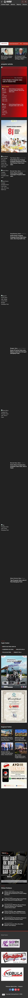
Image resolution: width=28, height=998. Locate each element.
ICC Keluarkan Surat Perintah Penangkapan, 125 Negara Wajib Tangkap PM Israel (21, 58)
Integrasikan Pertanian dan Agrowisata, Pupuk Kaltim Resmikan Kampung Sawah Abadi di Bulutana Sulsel (7, 739)
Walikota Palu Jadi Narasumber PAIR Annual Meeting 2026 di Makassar (20, 739)
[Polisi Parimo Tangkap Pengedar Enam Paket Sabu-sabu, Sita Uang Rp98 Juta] (5, 236)
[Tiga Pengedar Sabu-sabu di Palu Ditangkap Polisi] (5, 580)
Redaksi (20, 986)
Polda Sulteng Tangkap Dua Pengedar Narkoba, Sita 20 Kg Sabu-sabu (16, 90)
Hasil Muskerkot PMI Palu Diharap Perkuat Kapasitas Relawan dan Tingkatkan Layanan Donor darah (15, 906)
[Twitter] (13, 989)
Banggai (12, 348)
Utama (12, 77)
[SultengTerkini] (8, 1)
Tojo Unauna (13, 158)
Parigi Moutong (13, 233)
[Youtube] (18, 989)
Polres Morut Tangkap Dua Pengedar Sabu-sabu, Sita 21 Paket (18, 466)
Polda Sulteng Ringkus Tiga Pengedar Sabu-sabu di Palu (16, 105)
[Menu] (2, 1)
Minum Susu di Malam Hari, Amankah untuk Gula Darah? (6, 57)
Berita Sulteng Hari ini (9, 646)
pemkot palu (17, 652)
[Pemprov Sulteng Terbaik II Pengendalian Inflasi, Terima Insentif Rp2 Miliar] (7, 746)
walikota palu (20, 649)
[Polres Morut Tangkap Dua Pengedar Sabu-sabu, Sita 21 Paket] (5, 466)
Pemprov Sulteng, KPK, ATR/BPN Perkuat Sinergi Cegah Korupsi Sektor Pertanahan (15, 912)
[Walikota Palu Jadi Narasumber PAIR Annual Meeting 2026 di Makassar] (21, 732)
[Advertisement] (14, 20)
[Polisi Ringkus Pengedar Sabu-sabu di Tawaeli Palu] (14, 76)
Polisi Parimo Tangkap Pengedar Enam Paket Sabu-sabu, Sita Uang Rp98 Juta (18, 237)
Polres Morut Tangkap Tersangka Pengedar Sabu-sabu (18, 174)
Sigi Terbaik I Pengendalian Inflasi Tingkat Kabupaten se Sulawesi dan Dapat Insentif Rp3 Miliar (20, 756)
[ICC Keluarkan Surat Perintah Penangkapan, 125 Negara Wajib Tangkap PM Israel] (21, 51)
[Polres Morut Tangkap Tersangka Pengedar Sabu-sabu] (5, 174)
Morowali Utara (13, 171)
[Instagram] (15, 989)
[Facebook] (10, 989)
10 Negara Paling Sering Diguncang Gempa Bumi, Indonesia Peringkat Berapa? (15, 899)
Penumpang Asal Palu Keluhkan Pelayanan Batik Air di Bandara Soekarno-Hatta (15, 918)
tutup (3, 994)
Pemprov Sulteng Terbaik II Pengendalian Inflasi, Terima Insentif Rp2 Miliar (7, 753)
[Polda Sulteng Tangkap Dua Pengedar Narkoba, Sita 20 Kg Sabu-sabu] (5, 95)
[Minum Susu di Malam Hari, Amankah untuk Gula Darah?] (7, 51)
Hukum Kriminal (6, 77)
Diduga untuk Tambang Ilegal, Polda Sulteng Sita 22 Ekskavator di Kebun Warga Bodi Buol (15, 893)
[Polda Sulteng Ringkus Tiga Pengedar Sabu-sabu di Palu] (5, 109)
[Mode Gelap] (22, 1)
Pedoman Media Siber (11, 986)
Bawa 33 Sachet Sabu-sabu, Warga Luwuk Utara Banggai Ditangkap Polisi (18, 352)
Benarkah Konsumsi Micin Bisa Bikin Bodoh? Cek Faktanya (13, 924)
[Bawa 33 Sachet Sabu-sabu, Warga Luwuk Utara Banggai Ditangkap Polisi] (5, 351)
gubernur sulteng (8, 649)
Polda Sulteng (6, 652)
